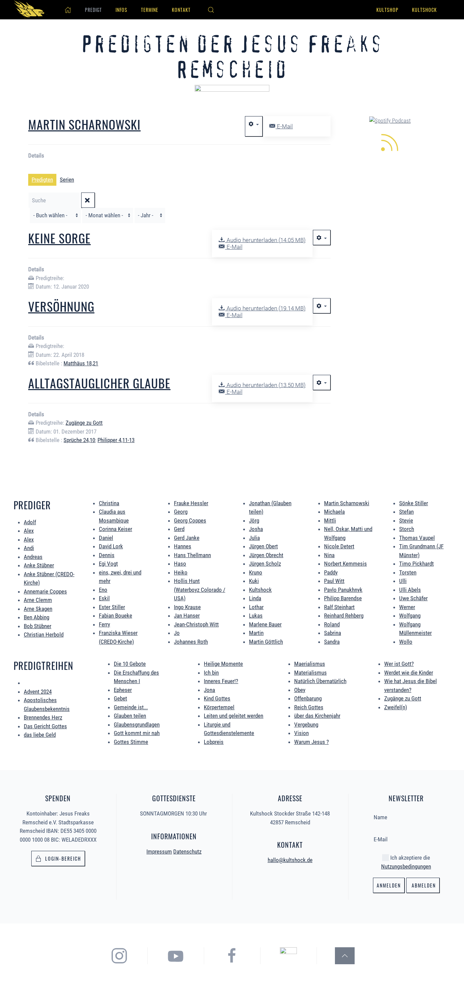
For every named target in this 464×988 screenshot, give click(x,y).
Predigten (42, 179)
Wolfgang (410, 615)
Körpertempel (219, 707)
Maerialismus (309, 663)
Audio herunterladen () (265, 240)
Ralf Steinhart (339, 607)
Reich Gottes (308, 707)
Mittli (330, 520)
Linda (255, 598)
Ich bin (211, 672)
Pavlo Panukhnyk (343, 589)
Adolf (30, 522)
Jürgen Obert (263, 546)
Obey (299, 690)
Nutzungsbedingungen (406, 866)
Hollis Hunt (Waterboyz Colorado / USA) (199, 590)
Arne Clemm (38, 600)
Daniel (106, 537)
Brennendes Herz (43, 717)
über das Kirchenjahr (317, 715)
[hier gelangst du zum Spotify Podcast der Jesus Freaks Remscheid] (288, 955)
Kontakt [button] (181, 9)
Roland (332, 624)
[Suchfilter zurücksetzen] (88, 200)
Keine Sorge (59, 238)
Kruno (255, 572)
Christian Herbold (44, 634)
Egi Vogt (108, 563)
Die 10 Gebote (130, 663)
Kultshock (424, 9)
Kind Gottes (217, 698)
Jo (177, 632)
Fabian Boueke (115, 615)
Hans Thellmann (192, 555)
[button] (211, 9)
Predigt (93, 9)
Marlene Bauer (265, 624)
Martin (256, 632)
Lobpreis (214, 741)
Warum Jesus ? (311, 741)
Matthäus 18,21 (81, 363)
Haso (180, 563)
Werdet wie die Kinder (408, 672)
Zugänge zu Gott (84, 422)
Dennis (106, 555)
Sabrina (332, 632)
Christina (109, 503)
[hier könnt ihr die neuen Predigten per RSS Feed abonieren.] (390, 141)
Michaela (334, 511)
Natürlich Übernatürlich (320, 681)
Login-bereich (63, 858)
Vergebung (306, 724)
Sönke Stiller (413, 503)
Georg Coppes (190, 520)
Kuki (254, 581)
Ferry (104, 624)
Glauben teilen (130, 715)
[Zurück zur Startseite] (31, 9)
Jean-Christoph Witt (196, 624)
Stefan (406, 511)
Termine (149, 9)
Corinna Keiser (115, 529)
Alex (29, 530)
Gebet (120, 698)
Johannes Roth (191, 641)
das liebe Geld (40, 734)
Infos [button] (121, 9)
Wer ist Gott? (399, 663)
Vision (301, 733)
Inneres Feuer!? (221, 681)
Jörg (254, 520)
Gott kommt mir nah (137, 733)
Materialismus (310, 672)
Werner (407, 607)
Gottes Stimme (131, 741)
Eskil (104, 598)
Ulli (403, 581)
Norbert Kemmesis (345, 563)
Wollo (405, 641)
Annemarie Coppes (45, 591)
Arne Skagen (38, 608)
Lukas (256, 615)
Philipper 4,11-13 (116, 440)
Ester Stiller (112, 607)
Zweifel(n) (395, 707)
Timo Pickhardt (416, 563)
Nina (329, 555)
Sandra (332, 641)
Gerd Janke (186, 537)
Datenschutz (187, 851)
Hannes (182, 546)
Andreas (33, 556)
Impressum (159, 851)
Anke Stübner (39, 565)
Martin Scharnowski (84, 124)
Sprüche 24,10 (79, 440)
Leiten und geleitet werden (233, 715)
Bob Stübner (37, 626)
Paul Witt (334, 581)
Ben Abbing (36, 617)
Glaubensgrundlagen (137, 724)
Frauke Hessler (191, 503)
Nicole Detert (339, 546)
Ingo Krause (187, 607)
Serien (67, 179)
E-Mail (284, 126)
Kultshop (387, 9)
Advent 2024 (38, 691)
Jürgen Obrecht (266, 555)
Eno (103, 589)
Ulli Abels (410, 589)
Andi (29, 548)
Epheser (123, 690)
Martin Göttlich (266, 641)
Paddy (331, 572)
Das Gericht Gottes (45, 726)
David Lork (111, 546)
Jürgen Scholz (265, 563)
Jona (209, 690)
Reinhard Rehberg (343, 615)
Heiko (181, 572)
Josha (256, 529)
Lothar (256, 607)
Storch (406, 529)
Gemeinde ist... (131, 707)
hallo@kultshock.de (290, 860)
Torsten (407, 572)
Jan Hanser (187, 615)
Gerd (179, 529)
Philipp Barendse (343, 598)
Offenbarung (308, 698)
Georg (181, 511)
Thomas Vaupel (417, 537)
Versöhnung (61, 306)
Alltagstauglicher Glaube (99, 383)
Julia (254, 537)
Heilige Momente (223, 663)
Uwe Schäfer (413, 598)
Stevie (406, 520)
